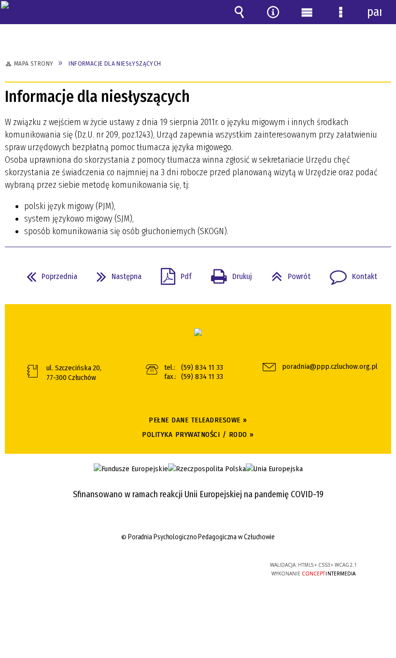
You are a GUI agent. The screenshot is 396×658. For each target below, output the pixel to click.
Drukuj (227, 273)
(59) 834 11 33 (202, 367)
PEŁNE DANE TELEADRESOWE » (198, 420)
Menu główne (306, 12)
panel (374, 12)
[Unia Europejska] (274, 469)
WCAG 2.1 (222, 564)
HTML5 (177, 566)
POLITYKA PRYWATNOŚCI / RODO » (198, 434)
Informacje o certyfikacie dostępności (77, 566)
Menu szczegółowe (340, 12)
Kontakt (349, 273)
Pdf (172, 273)
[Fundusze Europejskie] (131, 469)
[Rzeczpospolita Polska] (207, 469)
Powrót (287, 273)
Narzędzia (273, 12)
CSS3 (192, 566)
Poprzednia (48, 273)
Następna (115, 273)
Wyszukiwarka (239, 12)
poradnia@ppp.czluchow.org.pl (325, 367)
